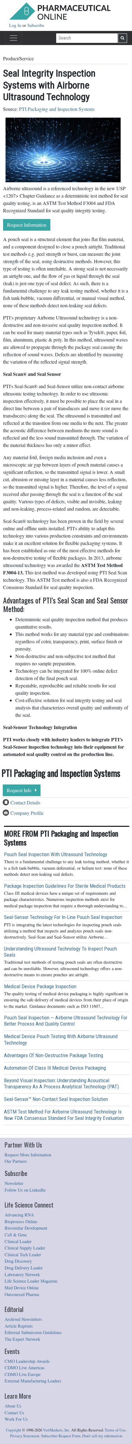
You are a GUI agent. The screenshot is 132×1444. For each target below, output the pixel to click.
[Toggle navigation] (13, 38)
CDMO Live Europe (23, 1374)
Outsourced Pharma (22, 1294)
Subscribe (35, 25)
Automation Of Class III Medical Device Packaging (55, 1068)
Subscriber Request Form (60, 1435)
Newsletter (14, 1183)
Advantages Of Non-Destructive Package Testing (53, 1055)
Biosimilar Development (26, 1228)
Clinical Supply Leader (25, 1248)
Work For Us (16, 1419)
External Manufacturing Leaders (33, 1381)
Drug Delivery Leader (24, 1268)
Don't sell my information (102, 1435)
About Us (13, 1406)
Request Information (26, 224)
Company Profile (27, 813)
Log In (15, 25)
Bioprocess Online (21, 1221)
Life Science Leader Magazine (31, 1281)
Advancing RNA (19, 1215)
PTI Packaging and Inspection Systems (57, 109)
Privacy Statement (24, 1435)
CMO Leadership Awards (27, 1361)
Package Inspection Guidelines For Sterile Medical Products (65, 886)
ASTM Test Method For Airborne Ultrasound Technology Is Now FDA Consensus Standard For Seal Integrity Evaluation (64, 1115)
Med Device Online (22, 1288)
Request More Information (28, 1155)
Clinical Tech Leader (23, 1254)
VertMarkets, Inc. (56, 1430)
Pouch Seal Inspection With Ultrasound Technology (55, 854)
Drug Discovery (18, 1261)
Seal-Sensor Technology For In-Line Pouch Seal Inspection (63, 917)
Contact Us (14, 1413)
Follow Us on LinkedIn (25, 1190)
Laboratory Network (22, 1274)
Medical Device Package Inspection (40, 986)
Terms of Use (115, 1430)
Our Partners (16, 1161)
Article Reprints (19, 1326)
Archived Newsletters (23, 1319)
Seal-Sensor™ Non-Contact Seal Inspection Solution (56, 1099)
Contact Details (25, 802)
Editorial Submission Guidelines (33, 1332)
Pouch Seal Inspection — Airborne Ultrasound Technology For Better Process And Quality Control (65, 1021)
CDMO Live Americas (25, 1367)
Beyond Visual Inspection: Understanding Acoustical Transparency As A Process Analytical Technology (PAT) (61, 1083)
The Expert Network (22, 1339)
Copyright (13, 1430)
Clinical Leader (18, 1241)
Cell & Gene (16, 1235)
